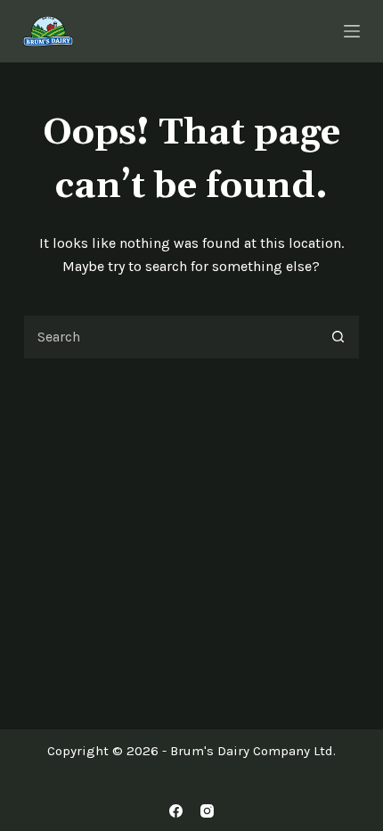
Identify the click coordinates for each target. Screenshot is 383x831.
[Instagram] (207, 811)
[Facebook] (176, 811)
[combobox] (170, 337)
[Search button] (337, 337)
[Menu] (352, 31)
